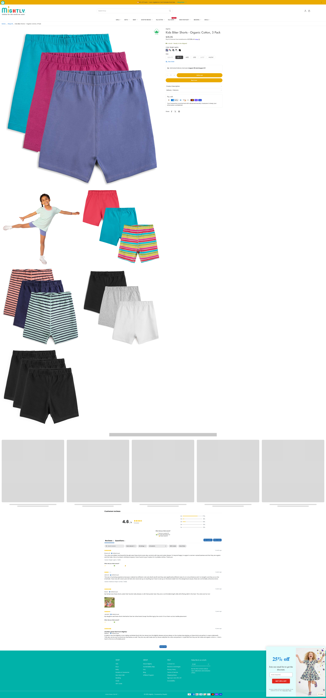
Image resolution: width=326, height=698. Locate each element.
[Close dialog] (323, 648)
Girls (117, 664)
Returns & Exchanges (173, 667)
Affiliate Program (148, 675)
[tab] (120, 541)
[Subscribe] (208, 664)
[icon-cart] (309, 10)
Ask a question (208, 540)
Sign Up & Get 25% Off (174, 678)
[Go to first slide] (321, 2)
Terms (290, 690)
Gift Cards (119, 683)
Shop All (10, 24)
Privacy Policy (171, 669)
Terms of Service (172, 672)
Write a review (217, 540)
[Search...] (170, 11)
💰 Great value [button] (128, 565)
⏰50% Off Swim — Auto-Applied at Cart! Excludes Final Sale (156, 2)
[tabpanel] (163, 597)
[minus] (167, 75)
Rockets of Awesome (122, 672)
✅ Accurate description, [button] (119, 565)
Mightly (151, 694)
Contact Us (171, 664)
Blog (144, 672)
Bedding (118, 678)
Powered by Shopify (160, 694)
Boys (117, 667)
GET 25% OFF (281, 681)
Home (4, 24)
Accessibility (171, 681)
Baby (117, 669)
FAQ (144, 669)
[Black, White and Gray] (176, 50)
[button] (199, 75)
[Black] (180, 50)
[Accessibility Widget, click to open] (3, 3)
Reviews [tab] (109, 540)
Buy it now (194, 80)
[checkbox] (173, 546)
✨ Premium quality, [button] (109, 565)
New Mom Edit (120, 675)
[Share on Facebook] (171, 111)
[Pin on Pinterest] (179, 111)
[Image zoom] (81, 107)
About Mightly (147, 664)
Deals (117, 681)
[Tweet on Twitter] (175, 111)
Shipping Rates (172, 675)
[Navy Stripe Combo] (173, 50)
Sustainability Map (149, 667)
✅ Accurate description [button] (119, 622)
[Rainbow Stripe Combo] (170, 50)
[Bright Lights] (167, 50)
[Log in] (305, 10)
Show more (163, 646)
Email (193, 664)
